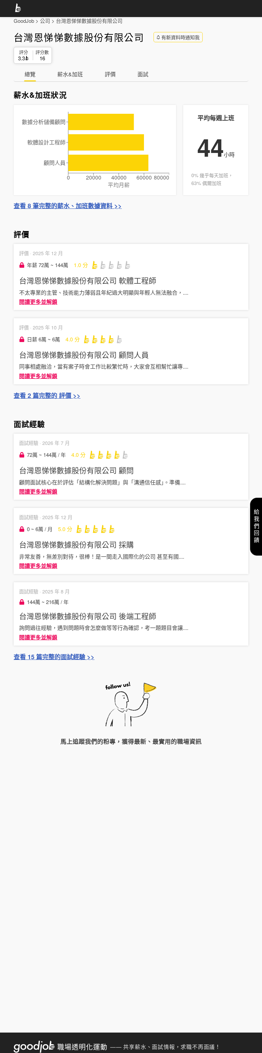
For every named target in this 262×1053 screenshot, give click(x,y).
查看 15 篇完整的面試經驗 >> (54, 657)
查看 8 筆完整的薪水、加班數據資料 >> (68, 206)
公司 (45, 20)
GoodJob (24, 20)
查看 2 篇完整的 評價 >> (47, 395)
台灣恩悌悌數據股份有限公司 (89, 20)
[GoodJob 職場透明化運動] (19, 9)
